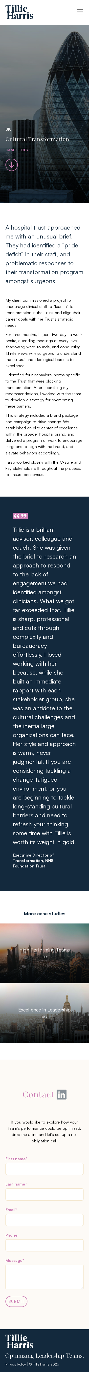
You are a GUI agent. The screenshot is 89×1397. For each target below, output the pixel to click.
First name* (16, 1158)
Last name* (16, 1184)
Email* (11, 1209)
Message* (14, 1260)
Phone (11, 1235)
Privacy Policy (15, 1364)
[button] (80, 12)
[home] (19, 12)
